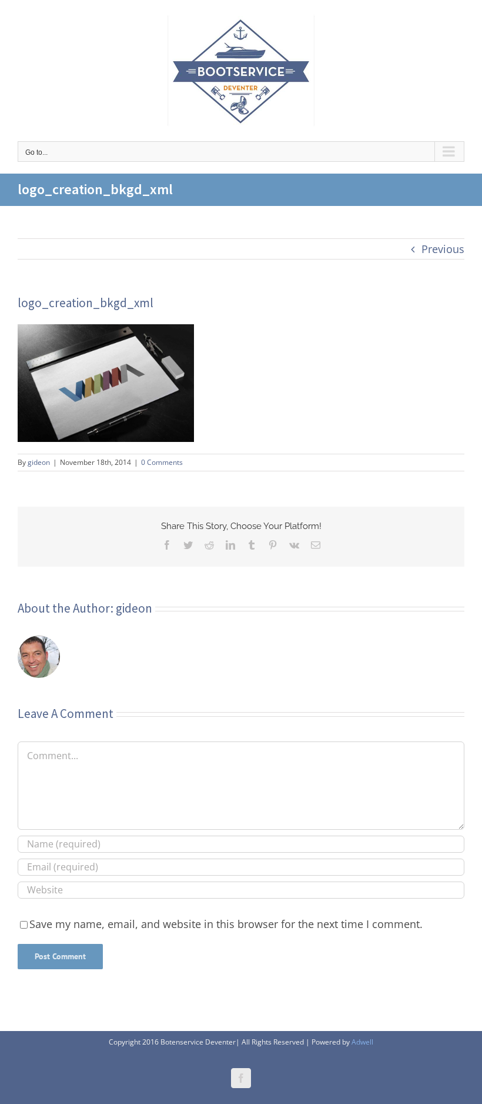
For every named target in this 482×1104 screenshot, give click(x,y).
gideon (39, 462)
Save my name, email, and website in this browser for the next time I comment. (226, 924)
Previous (442, 249)
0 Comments (162, 462)
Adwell (362, 1042)
